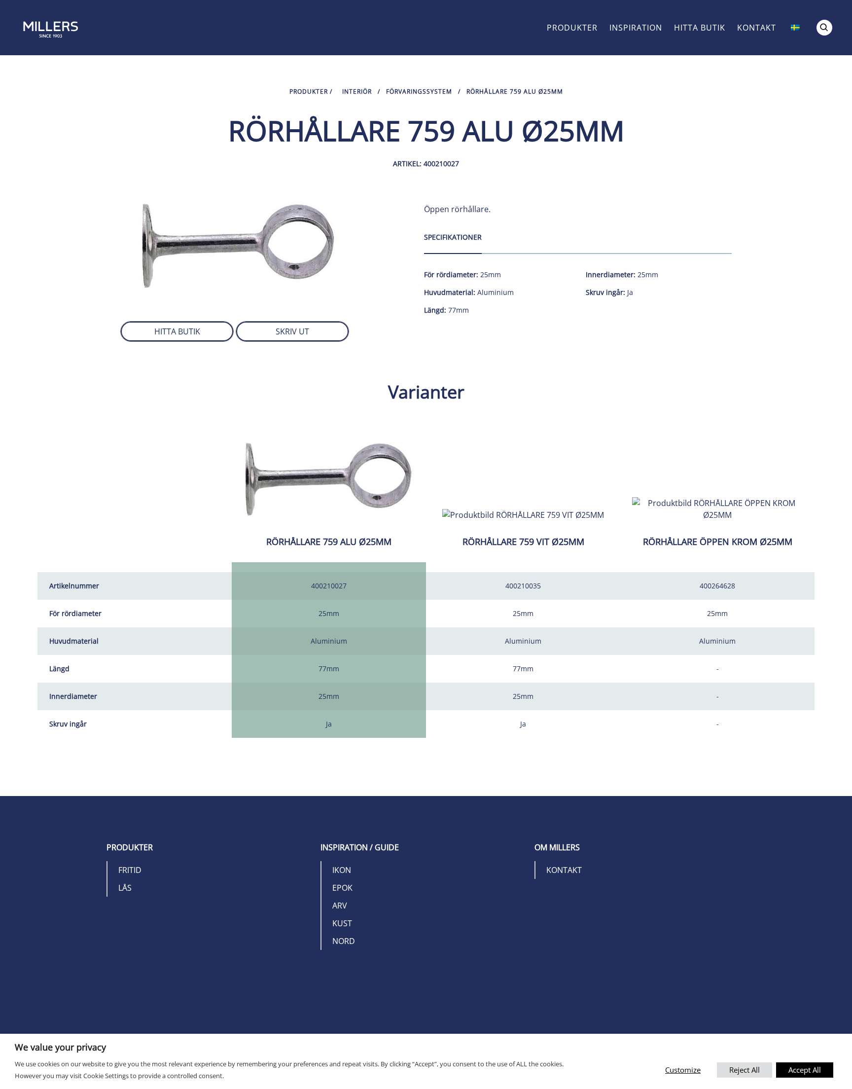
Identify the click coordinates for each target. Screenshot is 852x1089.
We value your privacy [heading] (60, 1047)
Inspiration (635, 27)
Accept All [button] (804, 1070)
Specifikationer (453, 237)
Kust (342, 923)
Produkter (572, 27)
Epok (342, 887)
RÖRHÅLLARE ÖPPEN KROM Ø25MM (717, 541)
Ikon (341, 870)
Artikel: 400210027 (426, 163)
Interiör (357, 91)
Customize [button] (683, 1070)
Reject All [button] (744, 1070)
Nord (343, 941)
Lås (125, 887)
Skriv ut (292, 331)
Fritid (130, 870)
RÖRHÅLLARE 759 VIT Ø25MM (523, 541)
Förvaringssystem (419, 91)
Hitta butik (699, 27)
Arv (339, 905)
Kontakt (756, 27)
